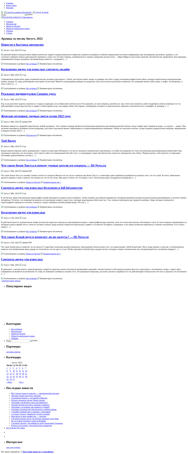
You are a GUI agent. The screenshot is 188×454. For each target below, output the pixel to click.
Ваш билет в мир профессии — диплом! (28, 416)
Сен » (21, 382)
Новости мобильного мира (18, 28)
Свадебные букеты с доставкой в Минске (29, 398)
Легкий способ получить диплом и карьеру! (30, 405)
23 (11, 376)
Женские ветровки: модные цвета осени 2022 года (35, 116)
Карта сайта (11, 5)
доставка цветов (13, 352)
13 (23, 371)
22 (8, 376)
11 (17, 371)
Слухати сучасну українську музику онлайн (30, 414)
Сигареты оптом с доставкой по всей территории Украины (37, 423)
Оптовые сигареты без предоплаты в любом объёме (34, 409)
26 (20, 376)
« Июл (9, 382)
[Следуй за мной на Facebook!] (18, 12)
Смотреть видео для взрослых (22, 259)
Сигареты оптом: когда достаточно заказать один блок (35, 419)
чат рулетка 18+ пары (15, 428)
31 (14, 379)
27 (23, 376)
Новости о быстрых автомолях (22, 44)
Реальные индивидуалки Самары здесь (28, 93)
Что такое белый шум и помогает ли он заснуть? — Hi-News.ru (45, 237)
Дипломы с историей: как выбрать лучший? (30, 407)
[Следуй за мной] (41, 12)
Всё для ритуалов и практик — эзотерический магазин (35, 393)
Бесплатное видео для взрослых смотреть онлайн (35, 69)
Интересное (11, 24)
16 (11, 374)
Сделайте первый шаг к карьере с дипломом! (31, 412)
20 (23, 374)
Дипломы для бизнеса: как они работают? (29, 403)
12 (20, 371)
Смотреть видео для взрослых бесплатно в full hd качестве (42, 187)
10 (14, 371)
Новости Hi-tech (13, 26)
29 (8, 379)
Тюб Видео (8, 140)
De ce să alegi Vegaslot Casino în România (28, 421)
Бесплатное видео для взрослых (23, 212)
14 (26, 371)
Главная (9, 3)
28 (26, 376)
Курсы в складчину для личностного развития (31, 425)
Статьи (9, 33)
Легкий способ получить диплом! (26, 396)
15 (8, 374)
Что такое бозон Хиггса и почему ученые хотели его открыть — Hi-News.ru (53, 165)
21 (26, 374)
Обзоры (9, 31)
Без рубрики (31, 64)
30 (11, 379)
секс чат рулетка (13, 447)
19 (20, 374)
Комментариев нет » (52, 182)
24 (14, 376)
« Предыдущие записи (11, 281)
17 (14, 374)
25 (17, 376)
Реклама (9, 8)
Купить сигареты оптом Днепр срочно (28, 400)
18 (17, 374)
